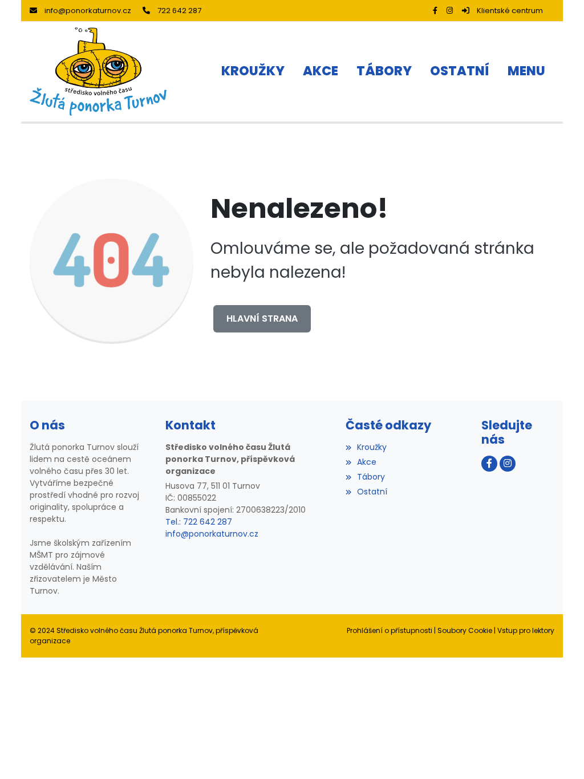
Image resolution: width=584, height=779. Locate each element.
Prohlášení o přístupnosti (389, 630)
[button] (526, 72)
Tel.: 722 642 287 (198, 522)
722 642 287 (179, 10)
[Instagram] (450, 10)
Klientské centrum (510, 10)
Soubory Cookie (464, 630)
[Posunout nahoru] (558, 753)
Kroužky (372, 447)
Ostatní (372, 491)
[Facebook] (435, 10)
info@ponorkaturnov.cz (87, 10)
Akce (366, 462)
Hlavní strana (262, 318)
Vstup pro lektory (525, 630)
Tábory (371, 476)
